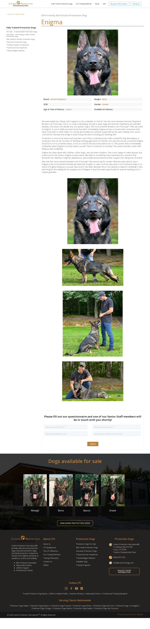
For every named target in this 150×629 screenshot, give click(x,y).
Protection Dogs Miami (82, 606)
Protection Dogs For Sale (86, 544)
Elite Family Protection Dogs (87, 547)
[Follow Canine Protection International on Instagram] (67, 588)
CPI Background (49, 547)
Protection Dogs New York (103, 606)
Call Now (135, 4)
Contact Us (47, 561)
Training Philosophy (50, 558)
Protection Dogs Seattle (83, 608)
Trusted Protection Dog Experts (35, 593)
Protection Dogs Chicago (41, 608)
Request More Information (124, 571)
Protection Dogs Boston (39, 606)
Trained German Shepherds (16, 48)
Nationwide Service (93, 593)
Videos (46, 565)
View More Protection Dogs (75, 523)
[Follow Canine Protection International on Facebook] (72, 588)
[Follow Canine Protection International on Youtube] (77, 588)
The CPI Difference (50, 551)
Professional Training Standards (114, 593)
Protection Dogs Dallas (19, 606)
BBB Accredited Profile (58, 593)
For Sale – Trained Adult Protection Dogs (21, 32)
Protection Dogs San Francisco (106, 608)
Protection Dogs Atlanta (62, 608)
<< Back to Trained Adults (15, 14)
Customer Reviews (76, 593)
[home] (25, 4)
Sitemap (140, 614)
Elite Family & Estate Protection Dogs (20, 39)
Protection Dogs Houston (61, 606)
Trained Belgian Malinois (15, 50)
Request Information (118, 4)
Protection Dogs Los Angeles (127, 606)
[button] (62, 4)
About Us (47, 544)
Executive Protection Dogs (16, 42)
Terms (132, 614)
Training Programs (83, 565)
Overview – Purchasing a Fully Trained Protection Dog (20, 35)
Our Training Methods (51, 554)
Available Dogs (82, 561)
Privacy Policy (122, 614)
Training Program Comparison (17, 45)
